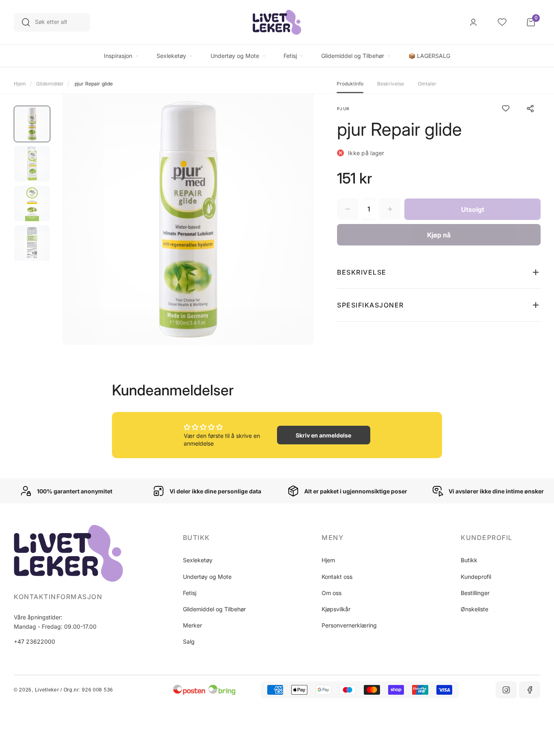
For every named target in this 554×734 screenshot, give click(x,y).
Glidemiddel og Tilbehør (214, 609)
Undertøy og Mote (207, 576)
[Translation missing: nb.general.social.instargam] (506, 689)
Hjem (20, 84)
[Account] (473, 22)
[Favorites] (502, 22)
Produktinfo (350, 83)
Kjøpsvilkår (336, 609)
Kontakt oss (337, 576)
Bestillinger (475, 592)
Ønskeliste (474, 609)
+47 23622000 (34, 641)
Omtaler (427, 83)
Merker (192, 625)
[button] (439, 272)
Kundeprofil (476, 576)
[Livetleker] (277, 22)
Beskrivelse (390, 83)
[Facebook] (529, 689)
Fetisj (189, 592)
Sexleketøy (198, 560)
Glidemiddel (49, 84)
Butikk (469, 560)
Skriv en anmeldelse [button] (323, 435)
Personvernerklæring (349, 625)
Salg (189, 641)
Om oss (331, 592)
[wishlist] (505, 108)
